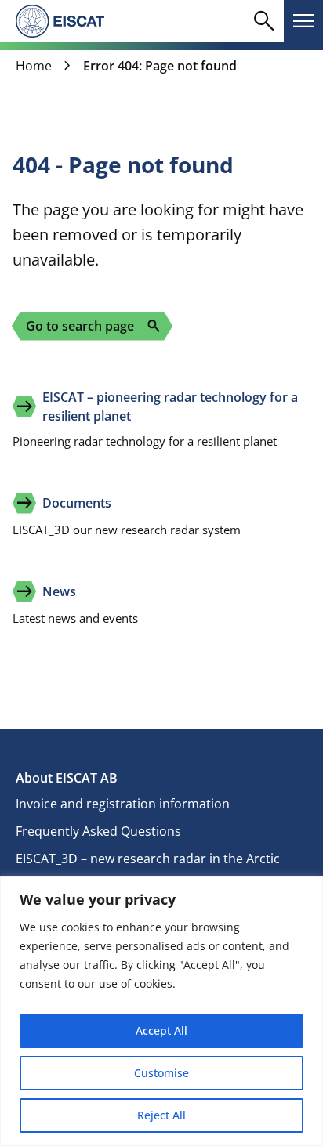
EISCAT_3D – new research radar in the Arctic (148, 858)
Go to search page (94, 325)
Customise (161, 1072)
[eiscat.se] (60, 21)
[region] (161, 1011)
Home (34, 65)
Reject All (161, 1115)
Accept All (161, 1030)
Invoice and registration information (123, 803)
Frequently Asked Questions (98, 831)
